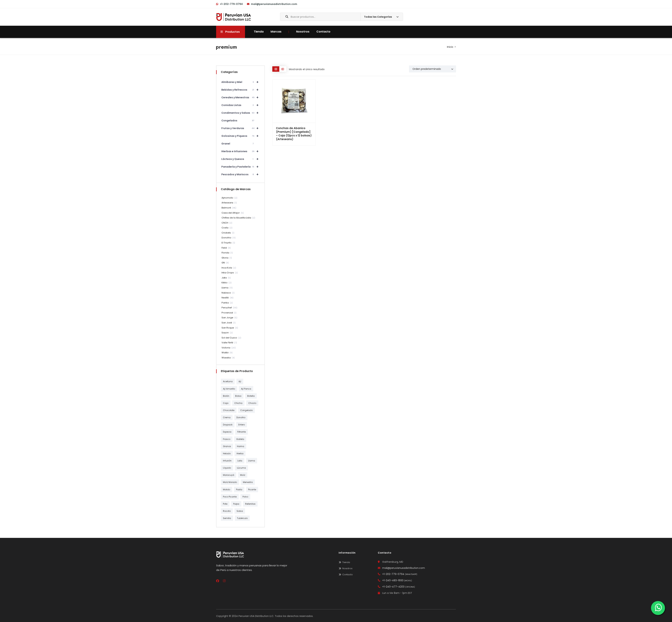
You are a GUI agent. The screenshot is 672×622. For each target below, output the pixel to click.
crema (226, 417)
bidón (226, 395)
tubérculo (242, 518)
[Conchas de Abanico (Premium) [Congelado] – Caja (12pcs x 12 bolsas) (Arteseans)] (294, 101)
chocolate (228, 410)
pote (225, 503)
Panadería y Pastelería (240, 166)
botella (251, 395)
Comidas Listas (240, 105)
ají (240, 381)
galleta (240, 439)
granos (227, 446)
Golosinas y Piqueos (240, 135)
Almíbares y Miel (240, 82)
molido (226, 489)
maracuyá (228, 474)
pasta (239, 489)
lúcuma (241, 467)
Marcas (276, 32)
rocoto (227, 511)
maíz (242, 474)
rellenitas (250, 503)
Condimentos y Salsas (240, 112)
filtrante (241, 431)
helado (227, 453)
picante (252, 489)
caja (225, 403)
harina (240, 446)
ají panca (246, 388)
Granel (237, 143)
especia (227, 431)
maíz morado (230, 482)
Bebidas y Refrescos (240, 89)
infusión (227, 460)
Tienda (259, 32)
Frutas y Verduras (240, 128)
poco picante (230, 496)
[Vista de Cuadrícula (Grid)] (275, 69)
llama (251, 460)
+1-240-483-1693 (397, 580)
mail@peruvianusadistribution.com (274, 4)
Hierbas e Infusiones (240, 151)
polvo (245, 496)
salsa (240, 511)
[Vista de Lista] (282, 69)
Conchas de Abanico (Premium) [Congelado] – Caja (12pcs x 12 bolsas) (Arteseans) (294, 133)
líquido (227, 467)
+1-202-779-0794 (231, 4)
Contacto (323, 32)
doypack (227, 424)
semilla (227, 518)
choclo (252, 403)
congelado (246, 410)
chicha (238, 403)
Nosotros (302, 32)
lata (239, 460)
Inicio (450, 47)
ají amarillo (229, 388)
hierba (240, 453)
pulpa (236, 503)
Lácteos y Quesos (240, 159)
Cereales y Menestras (240, 97)
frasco (226, 439)
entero (241, 424)
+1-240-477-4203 (398, 586)
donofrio (240, 417)
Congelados (237, 120)
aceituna (228, 381)
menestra (248, 482)
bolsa (238, 395)
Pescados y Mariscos (240, 174)
